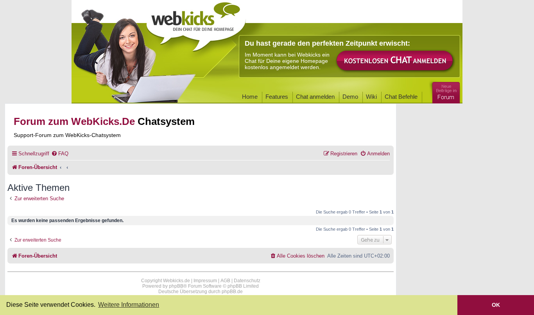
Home (250, 96)
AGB (225, 280)
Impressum (205, 280)
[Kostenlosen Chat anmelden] (395, 61)
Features (276, 96)
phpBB (176, 286)
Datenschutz (247, 280)
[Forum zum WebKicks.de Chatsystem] (445, 91)
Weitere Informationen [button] (128, 304)
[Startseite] (196, 24)
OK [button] (496, 305)
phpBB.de (232, 291)
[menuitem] (59, 153)
